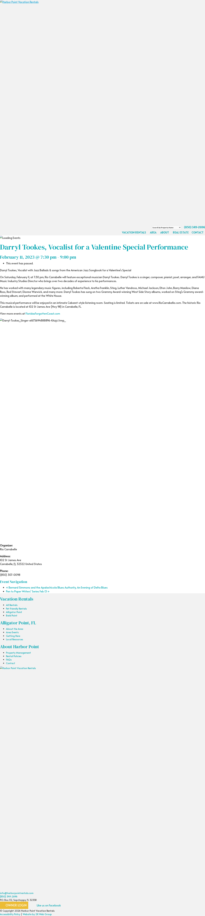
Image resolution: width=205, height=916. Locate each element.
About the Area (14, 628)
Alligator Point (14, 612)
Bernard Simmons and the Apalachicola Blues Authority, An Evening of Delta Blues (57, 587)
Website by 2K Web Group (37, 914)
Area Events (12, 632)
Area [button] (153, 232)
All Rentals (11, 605)
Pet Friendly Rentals (16, 608)
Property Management (18, 652)
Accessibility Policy (10, 914)
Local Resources (14, 639)
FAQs (9, 659)
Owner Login (16, 905)
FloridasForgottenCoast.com (43, 313)
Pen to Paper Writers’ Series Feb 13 (27, 591)
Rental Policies (13, 656)
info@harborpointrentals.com (16, 893)
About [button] (164, 232)
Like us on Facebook (48, 905)
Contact (197, 232)
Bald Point (11, 615)
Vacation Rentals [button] (134, 232)
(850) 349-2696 (194, 227)
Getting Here (13, 635)
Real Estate (181, 232)
